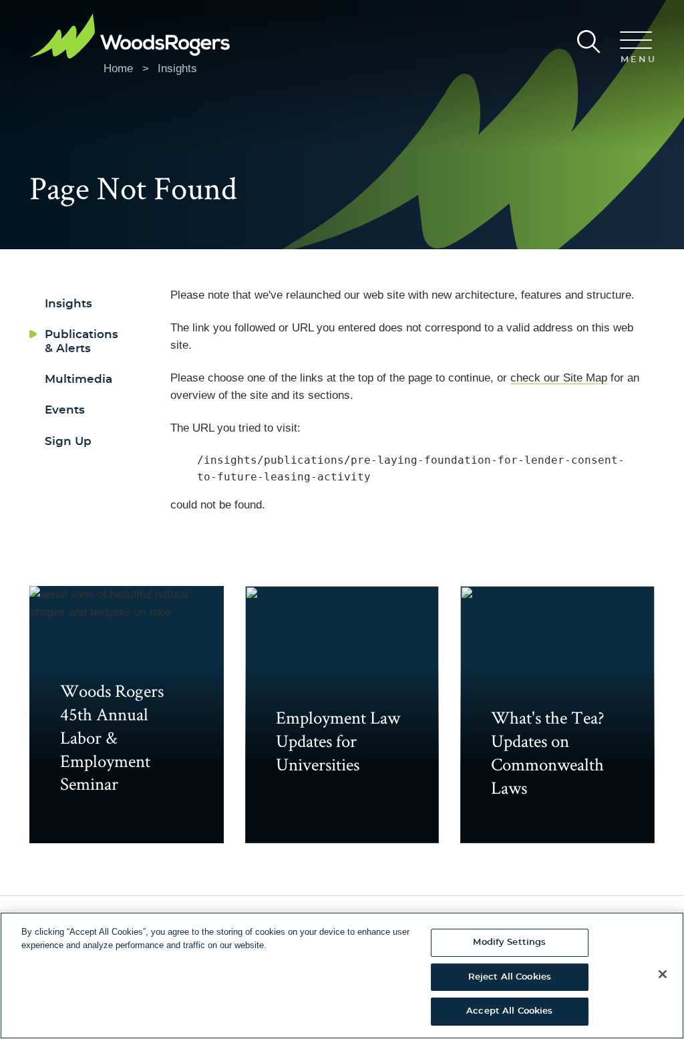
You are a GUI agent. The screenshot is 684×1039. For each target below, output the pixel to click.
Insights (177, 68)
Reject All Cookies (509, 977)
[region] (342, 975)
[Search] (589, 41)
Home (118, 68)
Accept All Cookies (509, 1011)
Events (65, 410)
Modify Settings (509, 942)
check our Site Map (558, 378)
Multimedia (78, 379)
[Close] (662, 974)
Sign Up (68, 441)
